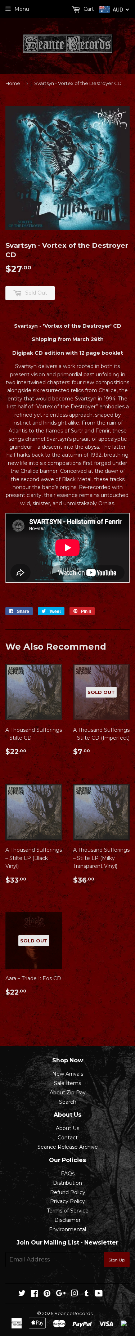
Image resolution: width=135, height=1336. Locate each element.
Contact (68, 1137)
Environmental (67, 1229)
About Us (67, 1128)
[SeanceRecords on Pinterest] (47, 1294)
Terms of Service (68, 1210)
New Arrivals (67, 1074)
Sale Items (67, 1083)
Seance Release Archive (67, 1147)
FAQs (68, 1173)
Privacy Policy (67, 1201)
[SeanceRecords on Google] (61, 1294)
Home (12, 83)
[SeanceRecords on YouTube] (99, 1294)
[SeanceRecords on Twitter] (22, 1294)
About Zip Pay (68, 1092)
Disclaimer (67, 1220)
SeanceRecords (73, 1313)
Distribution (67, 1183)
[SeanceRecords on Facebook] (34, 1294)
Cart (88, 9)
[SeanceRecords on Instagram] (74, 1294)
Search (67, 1102)
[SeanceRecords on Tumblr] (86, 1294)
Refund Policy (67, 1192)
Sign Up (116, 1260)
